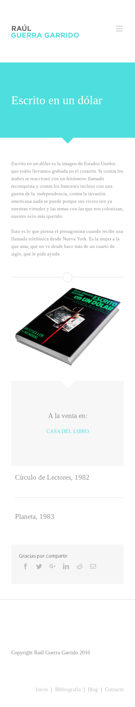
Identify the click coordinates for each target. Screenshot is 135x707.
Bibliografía (68, 689)
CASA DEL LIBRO (67, 431)
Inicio (42, 689)
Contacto (114, 689)
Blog (92, 689)
